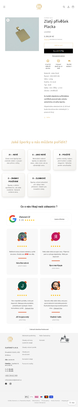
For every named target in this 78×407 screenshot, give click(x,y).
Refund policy (36, 400)
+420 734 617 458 (11, 375)
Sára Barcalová (22, 263)
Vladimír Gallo (55, 317)
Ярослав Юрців (55, 265)
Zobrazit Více (29, 308)
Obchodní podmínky (29, 335)
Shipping (46, 39)
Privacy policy (45, 400)
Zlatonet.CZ (24, 217)
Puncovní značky (27, 364)
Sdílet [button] (48, 117)
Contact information (40, 402)
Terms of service (55, 400)
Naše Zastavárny (44, 335)
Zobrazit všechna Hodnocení (39, 329)
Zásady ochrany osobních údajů (27, 341)
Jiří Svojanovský (22, 317)
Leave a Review (59, 219)
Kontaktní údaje (27, 359)
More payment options (58, 56)
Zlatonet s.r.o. (16, 400)
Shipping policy (66, 400)
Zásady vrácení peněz (29, 347)
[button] (4, 7)
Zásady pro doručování (26, 353)
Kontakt (42, 340)
